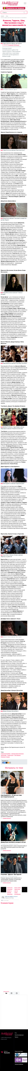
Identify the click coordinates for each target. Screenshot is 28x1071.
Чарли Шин (3, 755)
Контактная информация (19, 1035)
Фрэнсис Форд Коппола (17, 753)
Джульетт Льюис (5, 757)
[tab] (6, 993)
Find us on (7, 1052)
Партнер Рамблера (19, 1064)
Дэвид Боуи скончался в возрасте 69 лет (13, 842)
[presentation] (6, 993)
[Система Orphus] (10, 901)
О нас (16, 1033)
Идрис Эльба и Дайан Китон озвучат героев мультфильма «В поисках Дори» (17, 889)
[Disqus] (14, 925)
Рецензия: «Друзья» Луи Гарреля (11, 874)
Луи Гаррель (17, 755)
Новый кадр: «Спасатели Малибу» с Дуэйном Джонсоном (10, 889)
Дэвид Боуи (10, 755)
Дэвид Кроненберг (6, 753)
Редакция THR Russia (13, 45)
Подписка (16, 1037)
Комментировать (7, 818)
